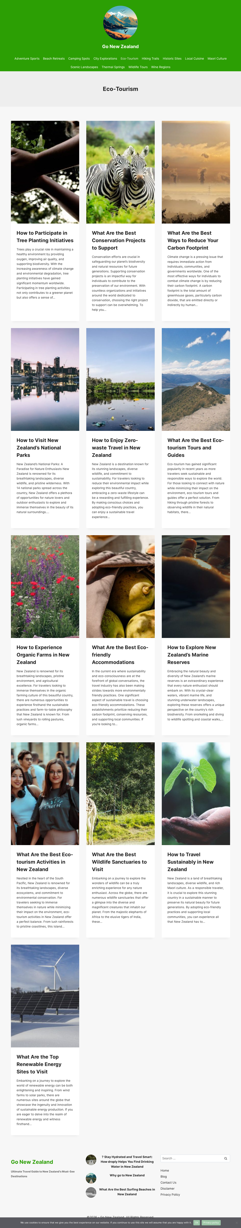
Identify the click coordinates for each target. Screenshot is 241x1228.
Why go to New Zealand (127, 1175)
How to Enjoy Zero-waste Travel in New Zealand (116, 447)
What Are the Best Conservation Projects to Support (119, 240)
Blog (164, 1176)
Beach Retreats (54, 58)
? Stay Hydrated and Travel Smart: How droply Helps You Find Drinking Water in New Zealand (127, 1161)
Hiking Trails (150, 58)
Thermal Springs (113, 67)
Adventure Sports (27, 58)
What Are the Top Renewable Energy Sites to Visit (39, 1064)
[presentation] (45, 172)
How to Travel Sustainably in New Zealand (190, 861)
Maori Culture (217, 58)
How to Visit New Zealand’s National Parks (39, 447)
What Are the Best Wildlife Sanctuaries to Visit (119, 861)
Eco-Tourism (129, 58)
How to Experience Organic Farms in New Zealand (43, 654)
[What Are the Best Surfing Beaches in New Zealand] (91, 1192)
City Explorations (105, 58)
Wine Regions (160, 67)
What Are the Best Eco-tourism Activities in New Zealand (45, 861)
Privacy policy (211, 1222)
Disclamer (167, 1188)
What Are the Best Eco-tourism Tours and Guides (195, 447)
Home (165, 1170)
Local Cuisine (194, 58)
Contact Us (168, 1182)
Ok (196, 1222)
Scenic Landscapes (84, 67)
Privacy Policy (170, 1194)
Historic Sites (172, 58)
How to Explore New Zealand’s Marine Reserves (191, 654)
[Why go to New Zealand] (91, 1178)
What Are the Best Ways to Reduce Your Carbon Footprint (192, 240)
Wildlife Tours (138, 67)
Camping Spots (79, 58)
